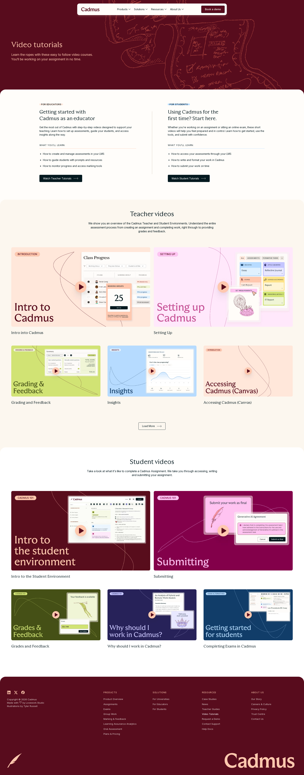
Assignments (110, 704)
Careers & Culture (261, 704)
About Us (175, 9)
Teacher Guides (211, 709)
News (205, 704)
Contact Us (257, 718)
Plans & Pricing (111, 733)
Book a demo (213, 9)
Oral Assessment (112, 729)
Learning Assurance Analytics (120, 723)
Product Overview (113, 699)
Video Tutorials (210, 714)
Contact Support (211, 723)
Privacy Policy (259, 709)
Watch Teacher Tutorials (57, 178)
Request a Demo (211, 718)
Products (122, 9)
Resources (157, 9)
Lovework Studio (35, 702)
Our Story (256, 699)
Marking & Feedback (114, 718)
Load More (148, 426)
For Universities (161, 699)
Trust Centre (258, 714)
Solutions (139, 9)
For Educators (160, 704)
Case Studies (209, 699)
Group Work (110, 714)
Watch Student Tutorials (185, 178)
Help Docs (207, 729)
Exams (106, 709)
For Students (159, 709)
